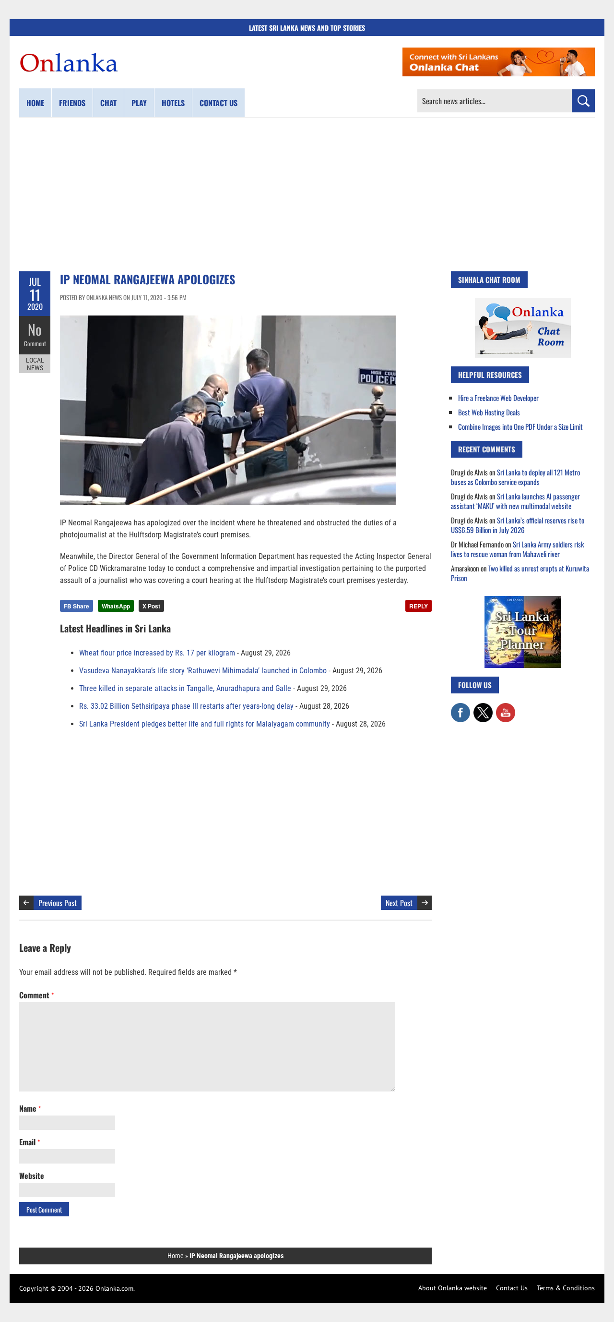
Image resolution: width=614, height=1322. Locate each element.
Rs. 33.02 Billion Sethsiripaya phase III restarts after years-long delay (186, 706)
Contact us (218, 103)
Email (29, 1142)
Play (139, 103)
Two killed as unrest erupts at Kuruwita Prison (520, 573)
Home (35, 103)
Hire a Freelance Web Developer (498, 397)
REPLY (418, 606)
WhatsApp (116, 606)
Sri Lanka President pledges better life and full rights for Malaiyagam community (204, 723)
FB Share (76, 606)
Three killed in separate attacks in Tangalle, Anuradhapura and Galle (185, 688)
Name (30, 1108)
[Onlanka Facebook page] (460, 708)
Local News (35, 364)
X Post (151, 606)
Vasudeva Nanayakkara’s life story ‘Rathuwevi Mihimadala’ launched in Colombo (203, 670)
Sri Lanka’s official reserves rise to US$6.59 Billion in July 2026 (517, 525)
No (35, 329)
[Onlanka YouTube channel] (505, 708)
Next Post (399, 903)
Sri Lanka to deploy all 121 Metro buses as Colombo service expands (515, 477)
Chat (108, 103)
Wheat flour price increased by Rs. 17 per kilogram (157, 652)
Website (31, 1175)
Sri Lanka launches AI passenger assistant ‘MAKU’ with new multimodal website (515, 501)
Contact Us (512, 1288)
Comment (35, 343)
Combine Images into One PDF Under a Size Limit (520, 426)
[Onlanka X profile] (483, 708)
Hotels (173, 103)
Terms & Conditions (566, 1288)
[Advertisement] (307, 194)
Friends (72, 103)
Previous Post (57, 903)
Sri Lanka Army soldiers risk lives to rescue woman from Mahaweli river (517, 549)
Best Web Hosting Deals (489, 412)
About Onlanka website (452, 1288)
